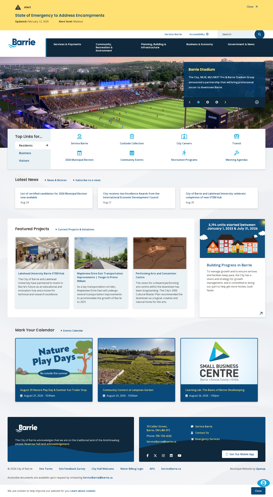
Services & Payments (67, 44)
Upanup (260, 468)
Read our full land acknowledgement (47, 444)
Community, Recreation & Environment (104, 47)
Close (258, 491)
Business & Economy (199, 44)
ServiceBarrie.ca (171, 468)
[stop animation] (256, 102)
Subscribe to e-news (88, 180)
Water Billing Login (131, 468)
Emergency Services (207, 439)
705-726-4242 (163, 436)
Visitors (24, 160)
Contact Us (202, 432)
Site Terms (46, 468)
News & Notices (57, 180)
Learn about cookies (82, 491)
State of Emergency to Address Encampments (59, 15)
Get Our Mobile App (242, 454)
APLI (152, 468)
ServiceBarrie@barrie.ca (159, 441)
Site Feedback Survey (72, 468)
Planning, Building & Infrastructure (153, 45)
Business (25, 153)
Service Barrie (173, 34)
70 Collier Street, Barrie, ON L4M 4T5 (158, 428)
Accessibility (197, 34)
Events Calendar (73, 330)
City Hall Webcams (103, 468)
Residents (26, 145)
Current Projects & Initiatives (76, 229)
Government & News (241, 44)
